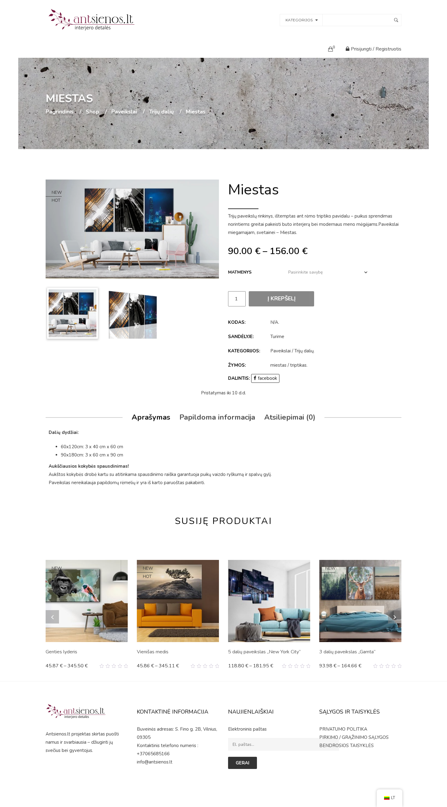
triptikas (298, 365)
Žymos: (237, 365)
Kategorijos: (244, 351)
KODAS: (237, 322)
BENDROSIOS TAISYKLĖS (346, 745)
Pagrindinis (60, 112)
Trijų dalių (161, 112)
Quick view (125, 666)
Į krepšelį (282, 298)
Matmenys (239, 272)
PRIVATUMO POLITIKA (343, 729)
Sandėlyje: (241, 337)
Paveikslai (124, 112)
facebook (267, 378)
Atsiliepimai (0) (289, 417)
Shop (92, 112)
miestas (278, 365)
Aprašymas (151, 417)
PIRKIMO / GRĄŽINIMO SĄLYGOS (354, 737)
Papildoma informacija (217, 417)
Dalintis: (239, 378)
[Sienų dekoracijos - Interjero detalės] (92, 19)
